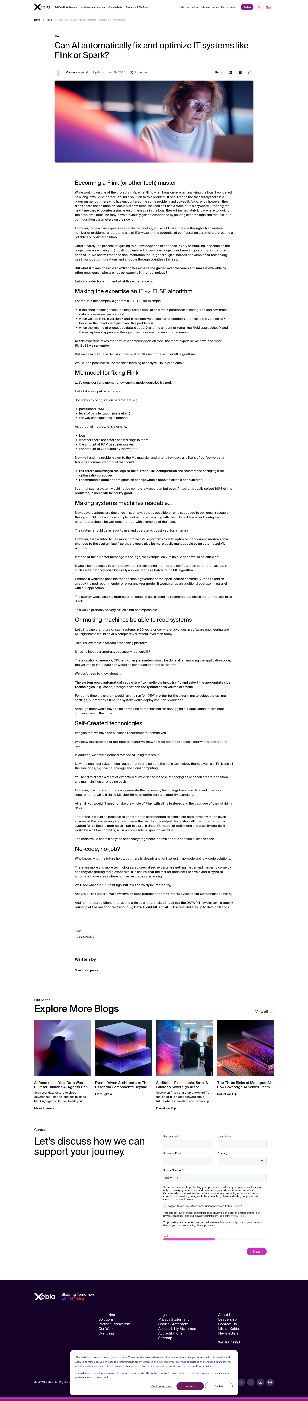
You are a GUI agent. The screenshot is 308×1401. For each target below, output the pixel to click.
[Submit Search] (259, 7)
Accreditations (170, 1333)
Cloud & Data (115, 7)
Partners (195, 7)
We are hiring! (229, 1342)
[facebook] (251, 1382)
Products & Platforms (138, 7)
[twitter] (241, 1382)
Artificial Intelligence (66, 7)
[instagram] (270, 1382)
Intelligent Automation (93, 7)
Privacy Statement (173, 1319)
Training (215, 7)
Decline (219, 1386)
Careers (225, 7)
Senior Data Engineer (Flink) (210, 894)
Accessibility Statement (177, 1328)
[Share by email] (240, 72)
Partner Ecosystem (114, 1324)
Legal (162, 1314)
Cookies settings (161, 1386)
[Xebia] (42, 7)
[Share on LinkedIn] (230, 72)
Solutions (205, 7)
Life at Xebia (228, 1328)
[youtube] (260, 1382)
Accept (190, 1386)
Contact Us (227, 1324)
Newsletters (228, 1333)
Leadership (227, 1319)
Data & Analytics (85, 937)
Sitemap (165, 1338)
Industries (184, 7)
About (233, 7)
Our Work (106, 1328)
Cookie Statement (173, 1324)
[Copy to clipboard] (249, 72)
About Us (225, 1314)
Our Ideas (106, 1333)
